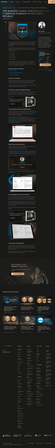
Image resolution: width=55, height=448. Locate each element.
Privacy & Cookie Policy (40, 443)
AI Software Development (29, 386)
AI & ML (19, 379)
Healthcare (19, 354)
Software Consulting (30, 366)
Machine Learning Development (30, 404)
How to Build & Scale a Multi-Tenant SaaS (49, 374)
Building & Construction (20, 359)
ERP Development (20, 418)
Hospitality (19, 352)
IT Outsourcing (29, 371)
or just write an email (16, 276)
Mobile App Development (29, 358)
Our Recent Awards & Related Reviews (16, 72)
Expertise (19, 376)
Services (28, 346)
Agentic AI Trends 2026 (48, 386)
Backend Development (20, 421)
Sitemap (20, 444)
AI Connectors (29, 388)
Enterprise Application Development (20, 426)
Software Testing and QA (30, 369)
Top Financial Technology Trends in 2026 (49, 370)
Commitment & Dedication (14, 74)
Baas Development (20, 413)
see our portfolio (45, 64)
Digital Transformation (29, 377)
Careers (38, 356)
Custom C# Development (39, 374)
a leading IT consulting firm (32, 112)
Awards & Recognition (38, 354)
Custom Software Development (29, 352)
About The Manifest (13, 70)
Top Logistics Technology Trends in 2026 (49, 358)
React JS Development (39, 399)
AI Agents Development (29, 391)
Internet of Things (20, 408)
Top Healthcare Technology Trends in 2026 (49, 366)
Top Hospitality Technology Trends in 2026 (49, 362)
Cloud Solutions (20, 383)
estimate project (17, 273)
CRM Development (20, 423)
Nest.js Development (40, 394)
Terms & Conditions (49, 443)
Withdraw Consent (31, 443)
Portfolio (47, 346)
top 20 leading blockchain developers (22, 199)
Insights (47, 350)
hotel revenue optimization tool (19, 152)
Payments (19, 396)
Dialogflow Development (39, 383)
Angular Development (39, 368)
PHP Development (39, 396)
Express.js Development (39, 386)
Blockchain (19, 398)
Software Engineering (29, 363)
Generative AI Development (29, 399)
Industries (19, 346)
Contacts (38, 360)
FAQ (37, 358)
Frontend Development (20, 386)
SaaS (18, 404)
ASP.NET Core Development (39, 371)
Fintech (19, 366)
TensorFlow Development (39, 402)
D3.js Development (39, 380)
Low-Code (19, 389)
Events (19, 370)
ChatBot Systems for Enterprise (21, 392)
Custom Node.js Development (39, 378)
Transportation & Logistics (20, 349)
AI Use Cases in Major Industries (48, 354)
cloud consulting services (14, 119)
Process (38, 351)
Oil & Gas (19, 356)
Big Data (19, 381)
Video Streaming (20, 394)
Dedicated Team (29, 360)
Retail (18, 368)
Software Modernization (20, 411)
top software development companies (14, 118)
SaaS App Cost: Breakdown (48, 383)
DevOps (19, 406)
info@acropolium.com (6, 352)
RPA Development (30, 401)
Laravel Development (39, 392)
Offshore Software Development (30, 374)
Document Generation (19, 401)
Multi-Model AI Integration (29, 383)
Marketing (19, 372)
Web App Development (29, 355)
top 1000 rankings (14, 94)
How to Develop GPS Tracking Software (48, 379)
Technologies (39, 364)
